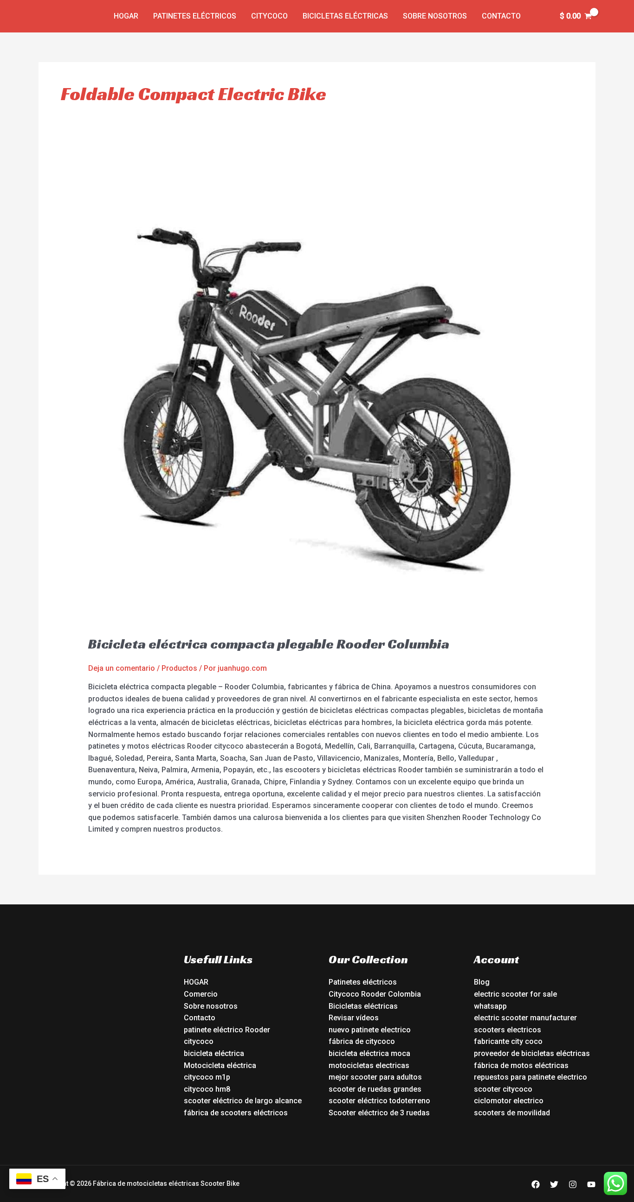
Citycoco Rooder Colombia (375, 994)
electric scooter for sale (515, 994)
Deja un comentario (121, 668)
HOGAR (196, 982)
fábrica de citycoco (362, 1041)
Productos (179, 668)
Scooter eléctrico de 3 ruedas (379, 1112)
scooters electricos (507, 1029)
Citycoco (269, 16)
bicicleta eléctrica (214, 1053)
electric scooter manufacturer (525, 1017)
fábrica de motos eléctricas (521, 1065)
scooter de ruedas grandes (375, 1089)
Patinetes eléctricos (194, 16)
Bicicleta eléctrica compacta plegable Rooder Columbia (268, 644)
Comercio (201, 994)
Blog (482, 982)
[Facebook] (535, 1184)
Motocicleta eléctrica (220, 1065)
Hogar (126, 16)
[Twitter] (554, 1184)
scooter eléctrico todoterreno (379, 1100)
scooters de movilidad (512, 1112)
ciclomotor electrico (508, 1100)
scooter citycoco (503, 1089)
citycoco (198, 1041)
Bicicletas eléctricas (345, 16)
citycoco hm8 (207, 1089)
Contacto (501, 16)
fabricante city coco (508, 1041)
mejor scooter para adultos (375, 1077)
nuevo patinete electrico (370, 1029)
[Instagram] (573, 1184)
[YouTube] (591, 1184)
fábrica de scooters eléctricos (236, 1112)
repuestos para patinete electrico (530, 1077)
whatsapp (490, 1006)
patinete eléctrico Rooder (227, 1029)
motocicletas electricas (369, 1065)
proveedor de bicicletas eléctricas (532, 1053)
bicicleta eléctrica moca (369, 1053)
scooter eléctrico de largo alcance (243, 1100)
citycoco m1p (207, 1077)
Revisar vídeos (354, 1017)
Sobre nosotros (435, 16)
